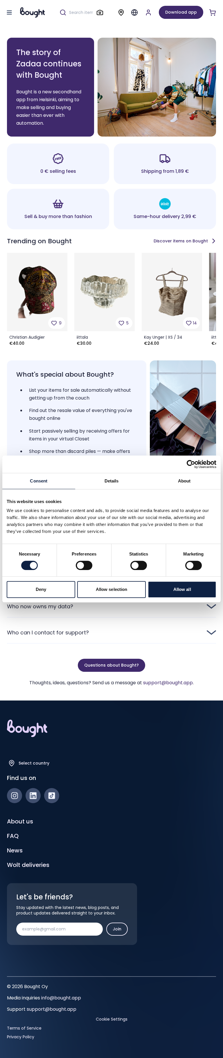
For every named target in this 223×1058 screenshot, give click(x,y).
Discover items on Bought (181, 241)
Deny (41, 589)
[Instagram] (14, 795)
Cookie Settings (111, 1019)
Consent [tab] (38, 480)
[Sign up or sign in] (148, 12)
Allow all (182, 589)
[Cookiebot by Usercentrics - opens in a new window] (191, 464)
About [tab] (184, 480)
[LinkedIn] (33, 795)
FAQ (13, 836)
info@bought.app (61, 998)
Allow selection (111, 589)
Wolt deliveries (28, 865)
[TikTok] (51, 795)
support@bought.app (168, 682)
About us (20, 821)
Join (117, 929)
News (15, 850)
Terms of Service (24, 1028)
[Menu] (134, 12)
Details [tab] (112, 480)
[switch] (84, 565)
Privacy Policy (20, 1036)
